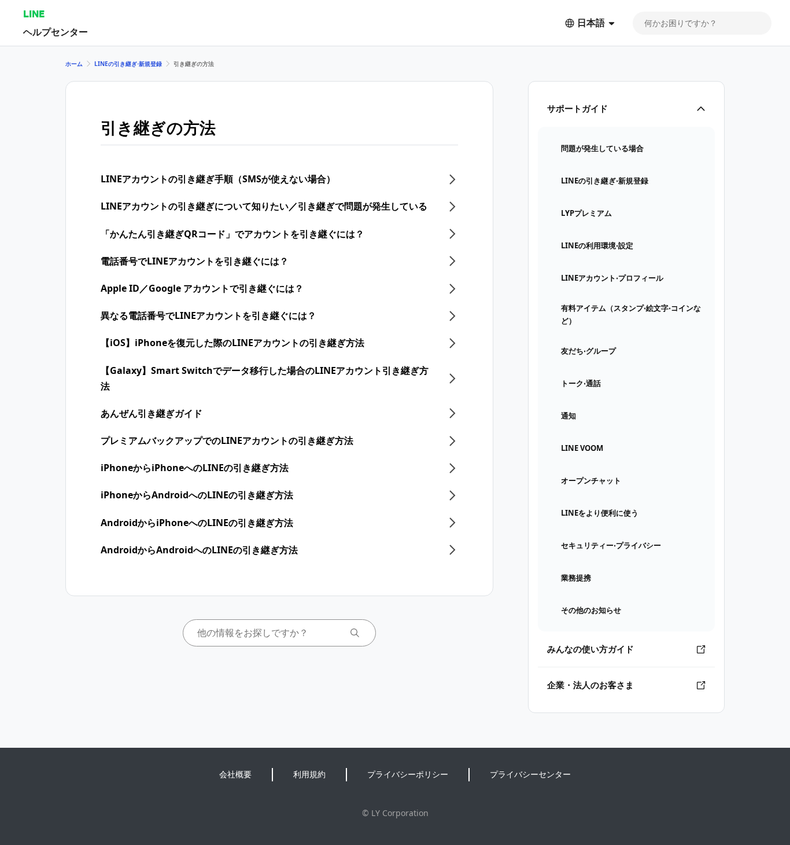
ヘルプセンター (55, 31)
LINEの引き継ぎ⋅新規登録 (128, 64)
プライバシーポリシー (407, 774)
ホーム (74, 64)
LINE (34, 14)
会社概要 (235, 774)
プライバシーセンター (530, 774)
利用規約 (309, 774)
